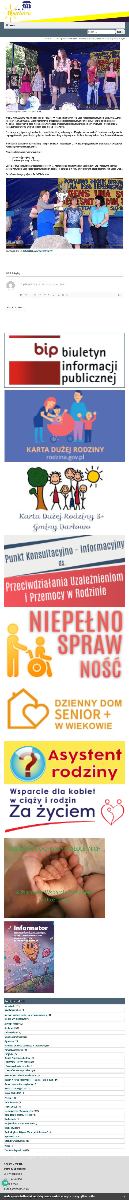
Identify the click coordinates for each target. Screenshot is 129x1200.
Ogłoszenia (9, 1041)
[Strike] (35, 295)
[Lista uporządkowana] (40, 295)
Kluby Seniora (11, 1032)
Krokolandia (10, 1119)
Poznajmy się (11, 1127)
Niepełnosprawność (43, 250)
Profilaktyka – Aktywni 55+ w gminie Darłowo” (26, 1132)
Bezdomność (10, 1028)
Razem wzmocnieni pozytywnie (19, 1084)
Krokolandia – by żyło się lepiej (56, 1157)
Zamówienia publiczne (15, 1150)
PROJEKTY (9, 1054)
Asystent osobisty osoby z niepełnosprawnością (26, 1015)
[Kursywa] (26, 295)
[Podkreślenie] (30, 295)
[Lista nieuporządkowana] (44, 295)
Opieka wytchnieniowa (15, 1018)
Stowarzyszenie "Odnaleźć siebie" (20, 1111)
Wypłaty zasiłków (13, 1010)
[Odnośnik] (58, 295)
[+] (68, 295)
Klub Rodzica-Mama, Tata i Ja (18, 1114)
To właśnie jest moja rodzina (19, 1070)
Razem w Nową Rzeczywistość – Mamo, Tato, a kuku (29, 1079)
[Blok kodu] (54, 295)
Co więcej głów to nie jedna (18, 1066)
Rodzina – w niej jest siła (16, 1088)
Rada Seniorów (11, 1102)
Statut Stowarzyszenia (15, 1140)
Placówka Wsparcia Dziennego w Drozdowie (25, 1045)
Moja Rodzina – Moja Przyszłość (19, 1123)
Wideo (7, 1145)
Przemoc (8, 1097)
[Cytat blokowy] (49, 295)
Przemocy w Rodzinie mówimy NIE (20, 1075)
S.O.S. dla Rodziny (13, 1092)
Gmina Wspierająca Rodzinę (17, 1058)
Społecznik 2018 (12, 1136)
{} (63, 295)
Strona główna (61, 39)
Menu (12, 25)
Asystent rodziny (12, 1023)
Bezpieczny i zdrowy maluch (18, 1061)
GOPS (38, 111)
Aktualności (72, 39)
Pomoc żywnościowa (14, 1049)
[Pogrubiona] (21, 295)
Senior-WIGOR (11, 1106)
